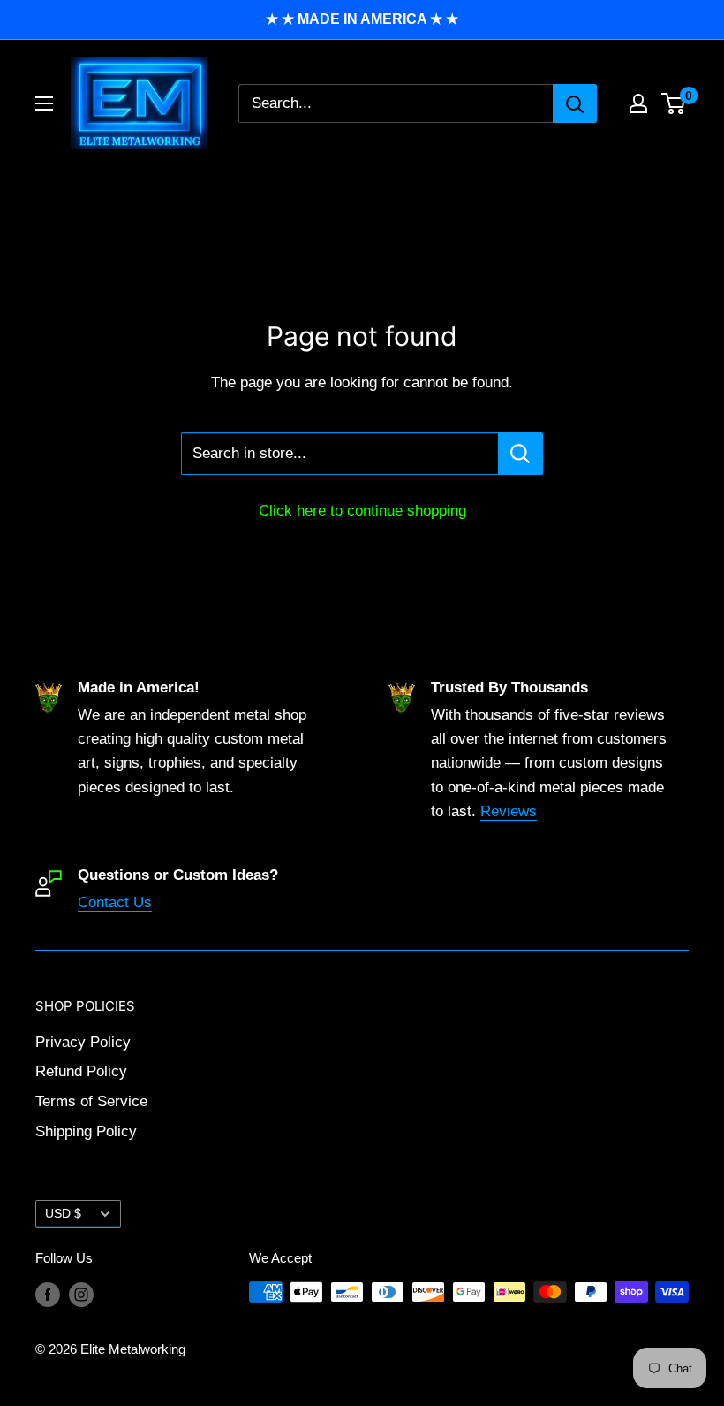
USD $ (63, 1213)
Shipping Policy (86, 1131)
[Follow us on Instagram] (81, 1294)
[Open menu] (44, 103)
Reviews (508, 811)
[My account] (638, 103)
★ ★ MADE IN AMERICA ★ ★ (362, 19)
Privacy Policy (83, 1042)
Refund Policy (81, 1071)
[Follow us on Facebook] (47, 1294)
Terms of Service (91, 1101)
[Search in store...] (520, 453)
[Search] (575, 103)
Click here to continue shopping (362, 510)
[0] (674, 103)
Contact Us (115, 902)
